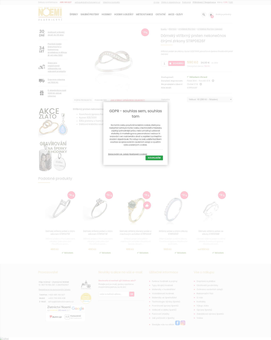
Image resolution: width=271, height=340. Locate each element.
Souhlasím (154, 157)
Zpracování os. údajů (118, 154)
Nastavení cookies (138, 154)
